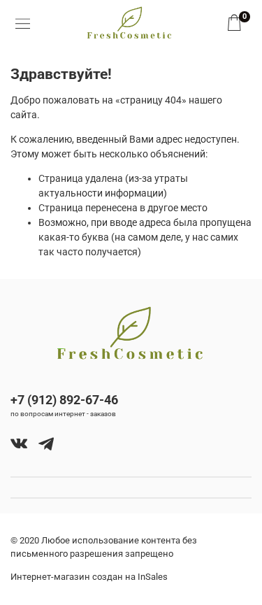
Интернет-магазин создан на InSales (89, 576)
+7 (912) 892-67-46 (64, 399)
